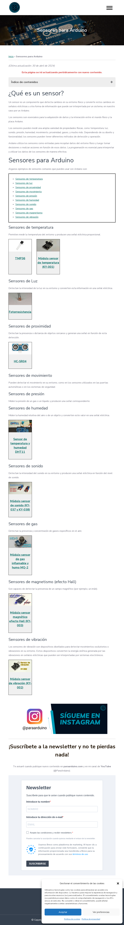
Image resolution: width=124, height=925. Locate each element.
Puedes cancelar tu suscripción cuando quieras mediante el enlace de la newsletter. (60, 838)
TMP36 (20, 258)
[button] (117, 883)
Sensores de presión (26, 196)
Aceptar (63, 912)
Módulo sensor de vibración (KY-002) (20, 683)
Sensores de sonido (25, 204)
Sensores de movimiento (28, 191)
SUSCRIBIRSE (37, 863)
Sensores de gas (24, 208)
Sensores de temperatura (29, 179)
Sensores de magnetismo (28, 212)
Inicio (11, 56)
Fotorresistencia (20, 312)
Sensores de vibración (26, 217)
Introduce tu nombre (38, 801)
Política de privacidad (91, 919)
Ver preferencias (101, 912)
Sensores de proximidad (28, 187)
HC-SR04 (20, 361)
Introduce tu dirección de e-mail (44, 817)
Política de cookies (72, 919)
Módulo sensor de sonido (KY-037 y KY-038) (20, 505)
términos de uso (80, 854)
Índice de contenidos (24, 82)
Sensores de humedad (27, 200)
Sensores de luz (24, 183)
